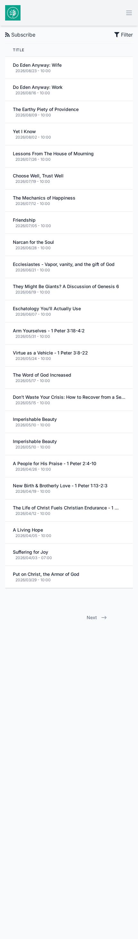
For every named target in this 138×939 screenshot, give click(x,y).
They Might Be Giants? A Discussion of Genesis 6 (66, 286)
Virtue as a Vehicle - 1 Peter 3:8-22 (50, 352)
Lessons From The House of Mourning (53, 153)
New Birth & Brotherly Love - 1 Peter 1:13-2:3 (60, 485)
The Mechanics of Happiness (44, 198)
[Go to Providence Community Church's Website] (13, 13)
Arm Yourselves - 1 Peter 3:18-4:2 (49, 330)
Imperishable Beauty (35, 419)
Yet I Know (24, 131)
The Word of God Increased (42, 375)
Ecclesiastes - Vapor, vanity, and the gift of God (64, 264)
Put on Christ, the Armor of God (46, 574)
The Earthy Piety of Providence (46, 109)
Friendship (24, 220)
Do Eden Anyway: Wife (37, 65)
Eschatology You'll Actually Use (47, 308)
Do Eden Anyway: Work (38, 87)
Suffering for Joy (30, 552)
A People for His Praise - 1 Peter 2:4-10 (54, 463)
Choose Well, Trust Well (38, 175)
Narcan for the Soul (33, 242)
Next (92, 617)
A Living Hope (28, 530)
